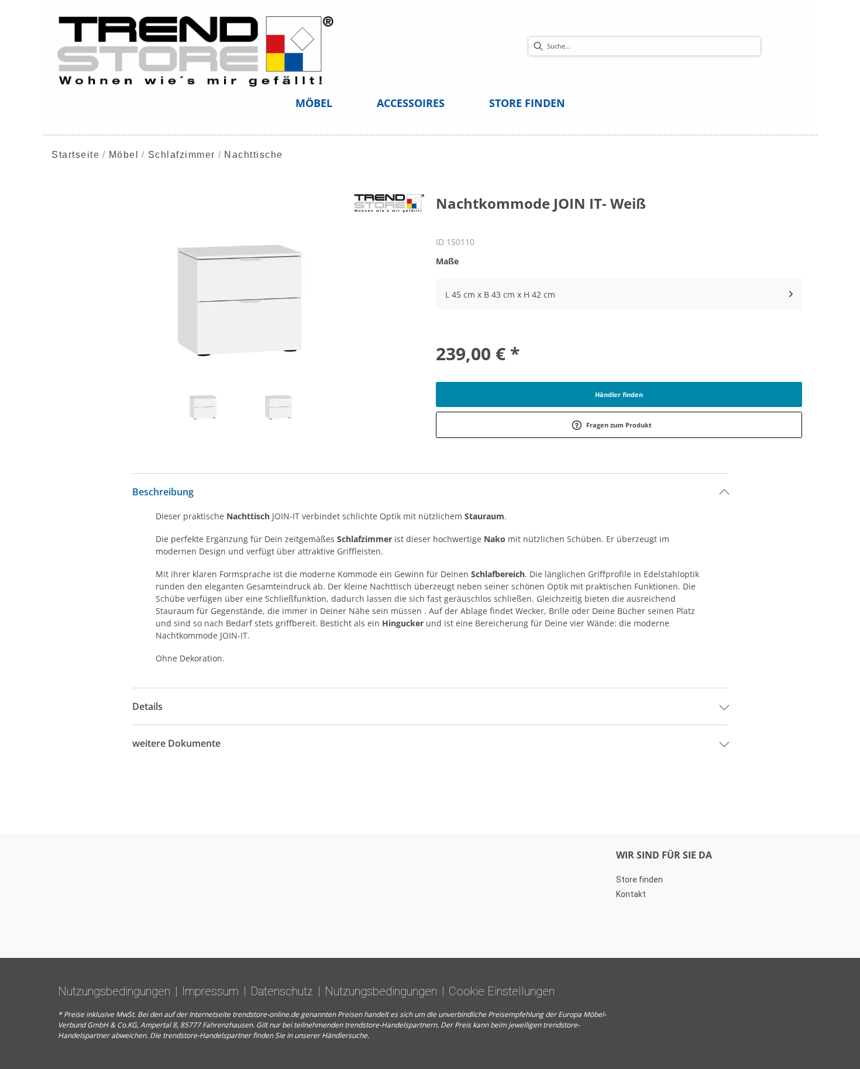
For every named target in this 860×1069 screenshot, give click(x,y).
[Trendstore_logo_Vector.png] (195, 51)
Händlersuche (344, 1035)
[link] (313, 103)
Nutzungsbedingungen (114, 991)
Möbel (124, 155)
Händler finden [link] (619, 394)
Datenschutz (281, 991)
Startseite (75, 155)
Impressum (210, 991)
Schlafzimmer (181, 155)
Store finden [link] (639, 879)
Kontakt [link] (631, 894)
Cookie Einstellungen (502, 991)
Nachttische (253, 155)
